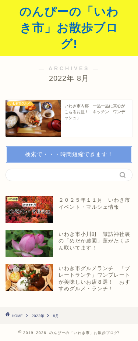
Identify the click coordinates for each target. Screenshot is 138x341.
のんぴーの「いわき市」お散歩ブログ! (69, 27)
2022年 (38, 316)
